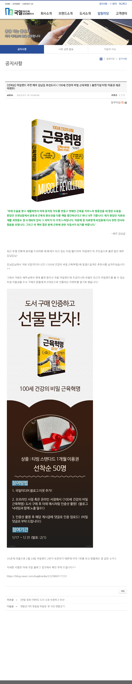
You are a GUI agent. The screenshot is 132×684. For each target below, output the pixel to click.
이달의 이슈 (110, 49)
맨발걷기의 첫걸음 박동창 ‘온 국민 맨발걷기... (43, 606)
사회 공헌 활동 (66, 49)
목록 (122, 591)
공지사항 (22, 49)
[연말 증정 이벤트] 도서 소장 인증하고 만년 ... (43, 600)
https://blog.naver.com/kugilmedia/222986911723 (37, 576)
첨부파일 (117, 102)
